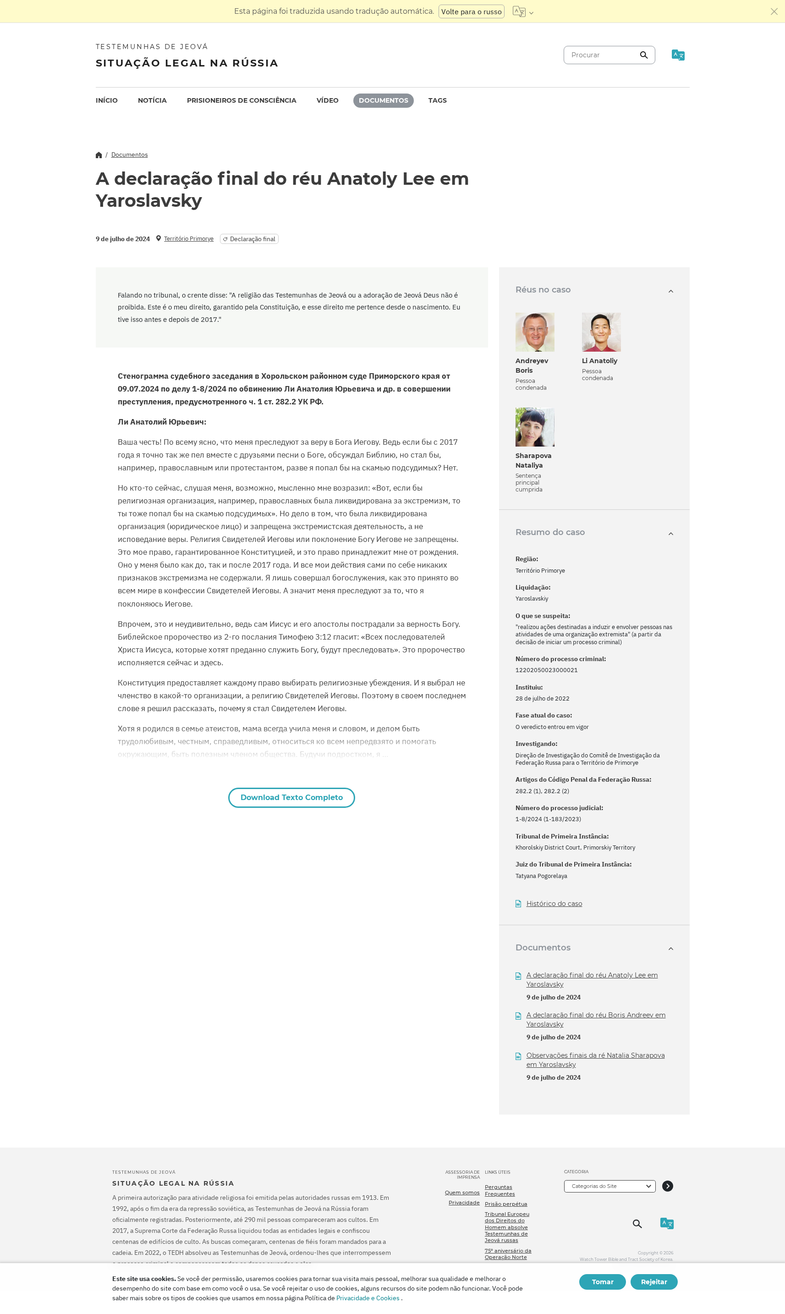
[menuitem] (106, 101)
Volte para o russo (471, 11)
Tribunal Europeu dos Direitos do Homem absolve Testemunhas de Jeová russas (507, 1227)
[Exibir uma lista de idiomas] (523, 11)
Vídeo (328, 100)
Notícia (152, 100)
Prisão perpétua (506, 1204)
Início (107, 100)
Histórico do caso (554, 904)
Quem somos (462, 1192)
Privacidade (464, 1202)
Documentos (383, 100)
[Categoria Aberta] (667, 1186)
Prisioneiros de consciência (241, 100)
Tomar (603, 1282)
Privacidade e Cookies (368, 1298)
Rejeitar (654, 1282)
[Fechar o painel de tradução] (774, 11)
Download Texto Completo (292, 797)
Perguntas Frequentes (500, 1190)
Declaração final (252, 239)
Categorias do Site (594, 1186)
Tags (437, 100)
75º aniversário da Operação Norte (508, 1254)
